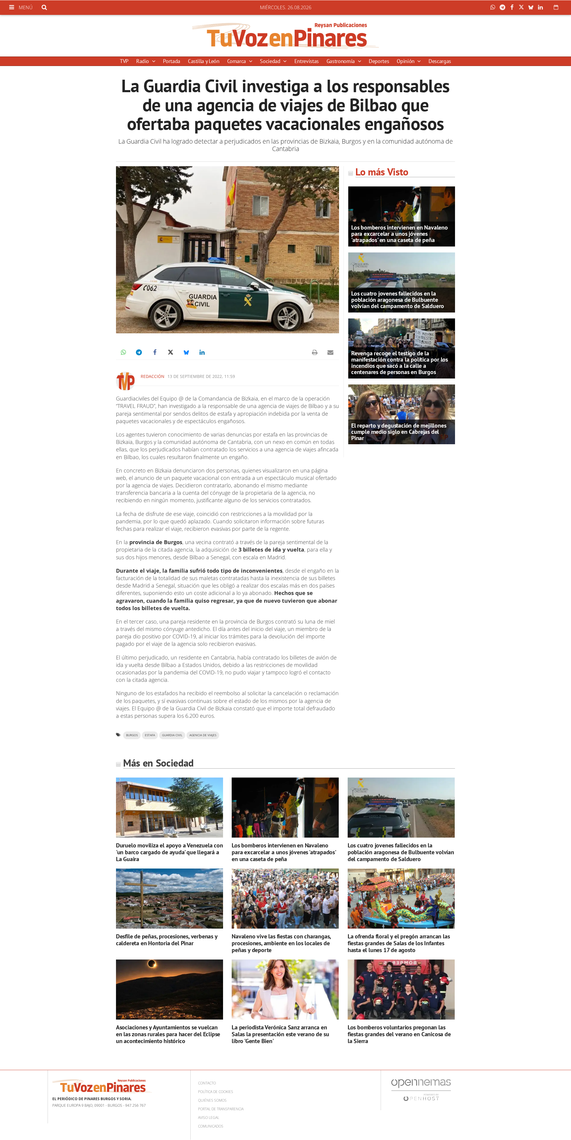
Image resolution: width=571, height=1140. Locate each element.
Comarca (237, 61)
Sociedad (271, 61)
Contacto (207, 1083)
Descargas (440, 61)
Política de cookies (215, 1091)
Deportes (379, 61)
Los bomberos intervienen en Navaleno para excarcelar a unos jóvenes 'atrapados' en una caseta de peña (399, 234)
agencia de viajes (202, 735)
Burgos (132, 735)
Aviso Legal (208, 1117)
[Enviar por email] (330, 352)
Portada (171, 61)
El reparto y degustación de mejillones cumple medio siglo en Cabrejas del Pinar (398, 432)
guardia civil (172, 735)
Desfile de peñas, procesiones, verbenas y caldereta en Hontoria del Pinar (166, 939)
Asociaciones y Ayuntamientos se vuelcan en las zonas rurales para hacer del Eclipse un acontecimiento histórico (168, 1034)
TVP (124, 61)
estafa (150, 735)
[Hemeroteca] (556, 7)
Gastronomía (341, 61)
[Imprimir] (315, 352)
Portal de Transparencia (221, 1108)
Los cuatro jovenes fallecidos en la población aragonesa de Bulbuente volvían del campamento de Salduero (397, 300)
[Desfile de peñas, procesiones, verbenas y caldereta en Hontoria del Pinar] (169, 899)
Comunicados (210, 1126)
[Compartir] (494, 7)
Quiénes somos (212, 1100)
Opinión (406, 61)
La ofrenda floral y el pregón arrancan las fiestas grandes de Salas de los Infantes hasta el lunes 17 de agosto (399, 943)
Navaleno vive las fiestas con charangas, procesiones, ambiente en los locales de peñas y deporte (281, 943)
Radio (143, 61)
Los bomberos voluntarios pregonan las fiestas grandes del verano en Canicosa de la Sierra (399, 1034)
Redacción (152, 376)
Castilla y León (203, 61)
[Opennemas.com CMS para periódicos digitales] (421, 1089)
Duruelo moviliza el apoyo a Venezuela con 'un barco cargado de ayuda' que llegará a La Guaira (169, 852)
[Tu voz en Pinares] (285, 35)
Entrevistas (306, 61)
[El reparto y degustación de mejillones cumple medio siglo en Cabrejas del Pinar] (401, 414)
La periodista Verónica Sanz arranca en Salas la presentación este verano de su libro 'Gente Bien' (280, 1034)
